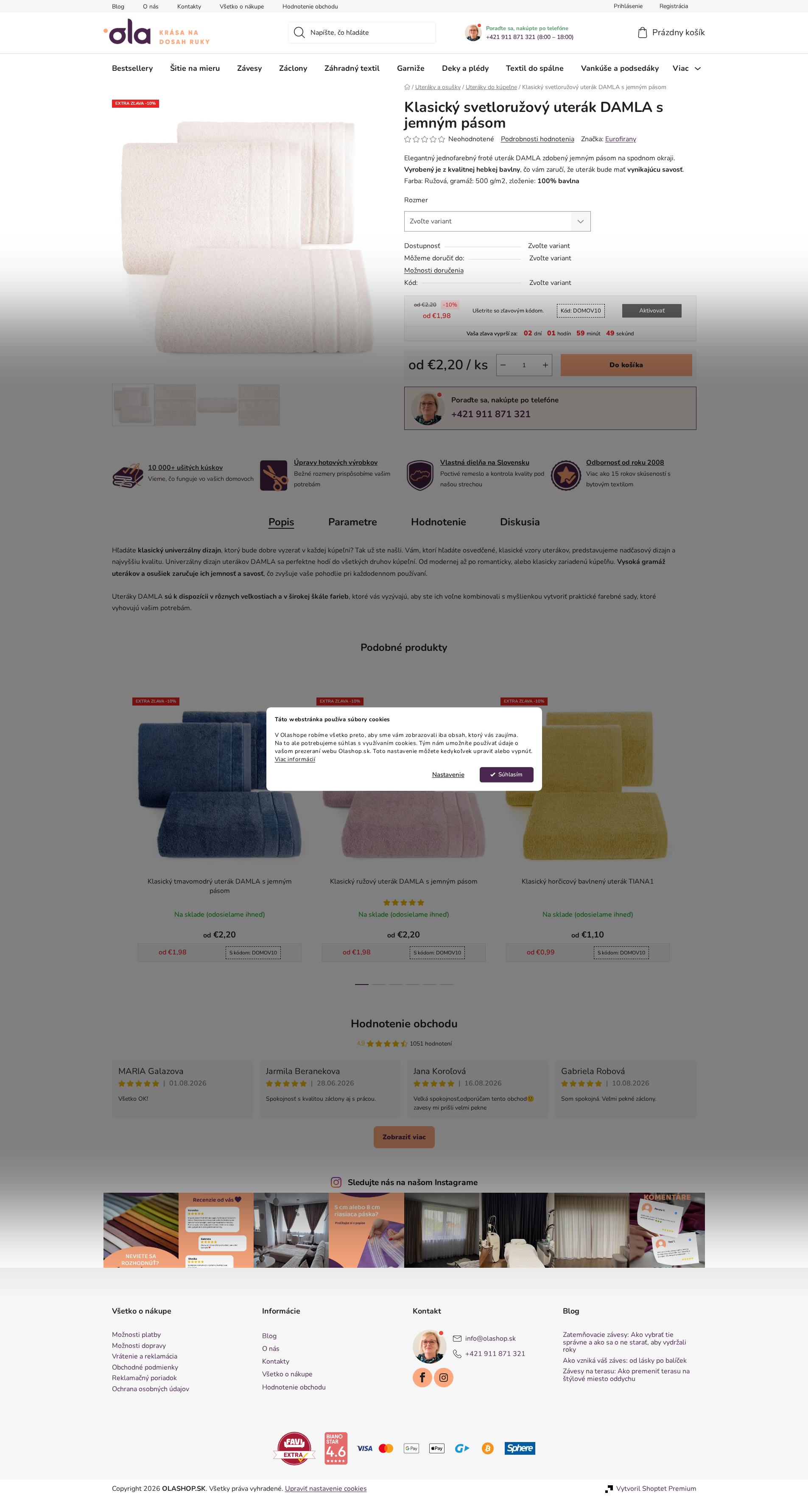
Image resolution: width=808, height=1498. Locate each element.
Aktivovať (652, 311)
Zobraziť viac (404, 1137)
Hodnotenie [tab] (438, 522)
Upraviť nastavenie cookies (326, 1488)
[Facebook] (422, 1377)
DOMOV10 (581, 311)
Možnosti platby (136, 1335)
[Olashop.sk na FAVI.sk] (294, 1448)
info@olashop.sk (490, 1338)
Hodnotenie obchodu (310, 7)
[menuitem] (132, 68)
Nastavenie (448, 774)
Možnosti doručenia (434, 270)
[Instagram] (443, 1377)
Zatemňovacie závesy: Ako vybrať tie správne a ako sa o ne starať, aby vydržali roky (624, 1342)
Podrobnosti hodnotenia (537, 139)
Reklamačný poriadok (144, 1378)
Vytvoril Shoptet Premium (656, 1488)
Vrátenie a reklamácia (144, 1357)
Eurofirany (620, 139)
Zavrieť (463, 444)
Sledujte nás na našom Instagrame (413, 1182)
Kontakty (189, 7)
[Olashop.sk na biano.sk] (336, 1448)
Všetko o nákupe (242, 7)
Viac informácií (295, 759)
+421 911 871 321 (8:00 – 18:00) (530, 37)
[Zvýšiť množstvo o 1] (545, 365)
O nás (151, 7)
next (689, 838)
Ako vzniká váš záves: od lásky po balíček (625, 1361)
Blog (118, 7)
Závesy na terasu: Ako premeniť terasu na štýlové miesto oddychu (626, 1375)
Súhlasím (510, 774)
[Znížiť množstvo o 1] (503, 365)
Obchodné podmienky (145, 1368)
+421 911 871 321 (491, 414)
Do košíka (626, 365)
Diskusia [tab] (520, 522)
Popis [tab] (281, 522)
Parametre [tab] (352, 522)
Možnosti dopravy (139, 1346)
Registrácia (674, 6)
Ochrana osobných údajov (150, 1389)
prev (119, 838)
